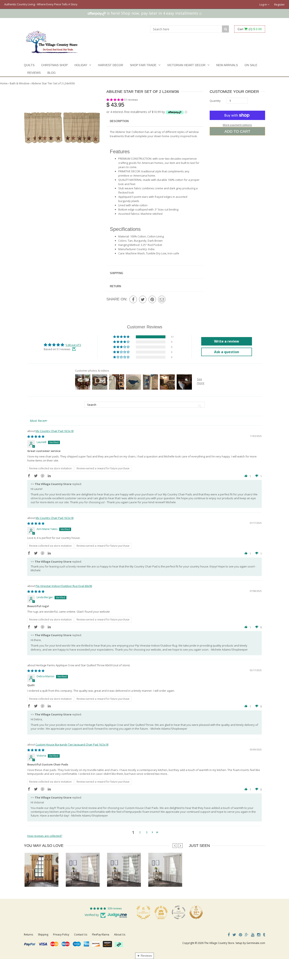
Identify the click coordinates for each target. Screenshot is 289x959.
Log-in (263, 4)
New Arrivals (227, 65)
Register (279, 4)
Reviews (34, 72)
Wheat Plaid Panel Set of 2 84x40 (86, 878)
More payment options (237, 125)
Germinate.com (255, 943)
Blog (51, 72)
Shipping (116, 273)
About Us (119, 934)
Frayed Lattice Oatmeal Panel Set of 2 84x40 (175, 878)
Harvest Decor (110, 65)
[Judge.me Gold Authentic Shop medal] (143, 912)
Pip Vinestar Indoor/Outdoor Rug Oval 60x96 (64, 586)
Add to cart (237, 131)
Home (4, 83)
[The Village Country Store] (52, 40)
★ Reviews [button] (144, 955)
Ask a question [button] (226, 352)
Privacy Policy (61, 934)
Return (115, 286)
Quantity (215, 101)
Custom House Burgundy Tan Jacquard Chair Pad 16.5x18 (72, 744)
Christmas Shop (54, 65)
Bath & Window (19, 83)
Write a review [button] (226, 341)
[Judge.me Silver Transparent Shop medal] (178, 912)
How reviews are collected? (44, 836)
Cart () (250, 29)
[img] (35, 436)
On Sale (251, 65)
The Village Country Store (219, 943)
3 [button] (146, 832)
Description (119, 121)
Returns (28, 934)
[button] (115, 100)
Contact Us (80, 934)
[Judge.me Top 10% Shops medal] (196, 912)
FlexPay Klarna (100, 934)
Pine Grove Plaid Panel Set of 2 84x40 (130, 878)
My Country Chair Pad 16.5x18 (54, 431)
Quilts (29, 65)
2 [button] (140, 832)
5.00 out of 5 (73, 345)
